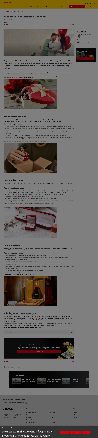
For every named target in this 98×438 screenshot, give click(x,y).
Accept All (86, 432)
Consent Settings (64, 432)
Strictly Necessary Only (75, 432)
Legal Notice (46, 436)
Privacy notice (40, 436)
